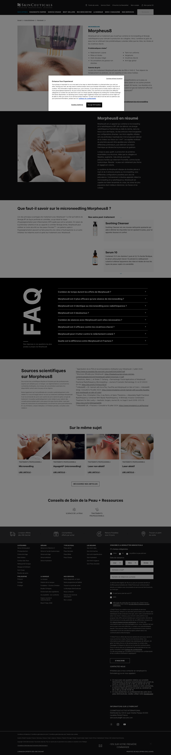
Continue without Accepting (114, 78)
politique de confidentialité (87, 98)
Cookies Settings (77, 105)
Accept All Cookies (94, 105)
